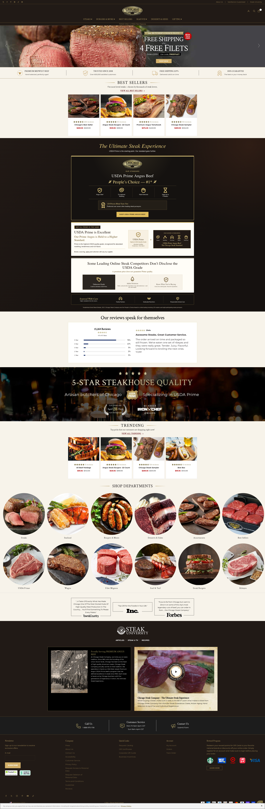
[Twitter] (3, 2)
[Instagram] (14, 2)
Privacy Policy (71, 764)
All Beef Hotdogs (83, 468)
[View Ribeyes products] (243, 564)
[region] (132, 46)
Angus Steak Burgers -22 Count (116, 125)
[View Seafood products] (68, 514)
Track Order (171, 753)
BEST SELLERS (125, 19)
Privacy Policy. (126, 806)
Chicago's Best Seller (83, 125)
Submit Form (183, 728)
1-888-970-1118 (88, 728)
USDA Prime (24, 588)
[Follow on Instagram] (17, 796)
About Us (219, 2)
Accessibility (70, 757)
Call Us (88, 724)
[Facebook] (7, 2)
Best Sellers (243, 537)
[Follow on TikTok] (33, 796)
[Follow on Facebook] (6, 796)
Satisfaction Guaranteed (236, 2)
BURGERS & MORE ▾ (105, 19)
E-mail (7, 753)
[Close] (261, 805)
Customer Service (72, 761)
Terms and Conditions (74, 781)
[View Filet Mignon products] (112, 564)
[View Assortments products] (199, 514)
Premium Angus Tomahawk (149, 125)
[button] (79, 122)
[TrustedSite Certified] (11, 772)
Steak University (256, 2)
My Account (171, 745)
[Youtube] (22, 2)
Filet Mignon (111, 588)
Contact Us (183, 724)
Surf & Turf (155, 588)
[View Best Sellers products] (243, 514)
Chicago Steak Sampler (181, 125)
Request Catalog (126, 745)
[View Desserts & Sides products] (155, 514)
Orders (169, 749)
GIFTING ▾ (177, 19)
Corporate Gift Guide (127, 753)
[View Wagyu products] (68, 564)
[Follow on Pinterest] (22, 796)
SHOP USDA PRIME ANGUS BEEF (132, 214)
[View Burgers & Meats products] (112, 514)
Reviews (68, 789)
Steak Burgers (199, 588)
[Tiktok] (18, 2)
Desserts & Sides (155, 537)
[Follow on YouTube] (28, 796)
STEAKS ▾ (87, 19)
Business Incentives (127, 757)
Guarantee (69, 785)
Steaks (24, 537)
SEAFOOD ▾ (141, 19)
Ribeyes (243, 588)
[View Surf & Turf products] (155, 564)
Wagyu (68, 588)
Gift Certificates (125, 749)
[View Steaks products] (24, 514)
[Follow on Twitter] (11, 796)
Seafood (67, 537)
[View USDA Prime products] (24, 564)
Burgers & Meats (111, 537)
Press (67, 745)
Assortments (199, 537)
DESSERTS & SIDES (159, 19)
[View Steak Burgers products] (199, 564)
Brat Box (181, 468)
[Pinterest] (11, 2)
